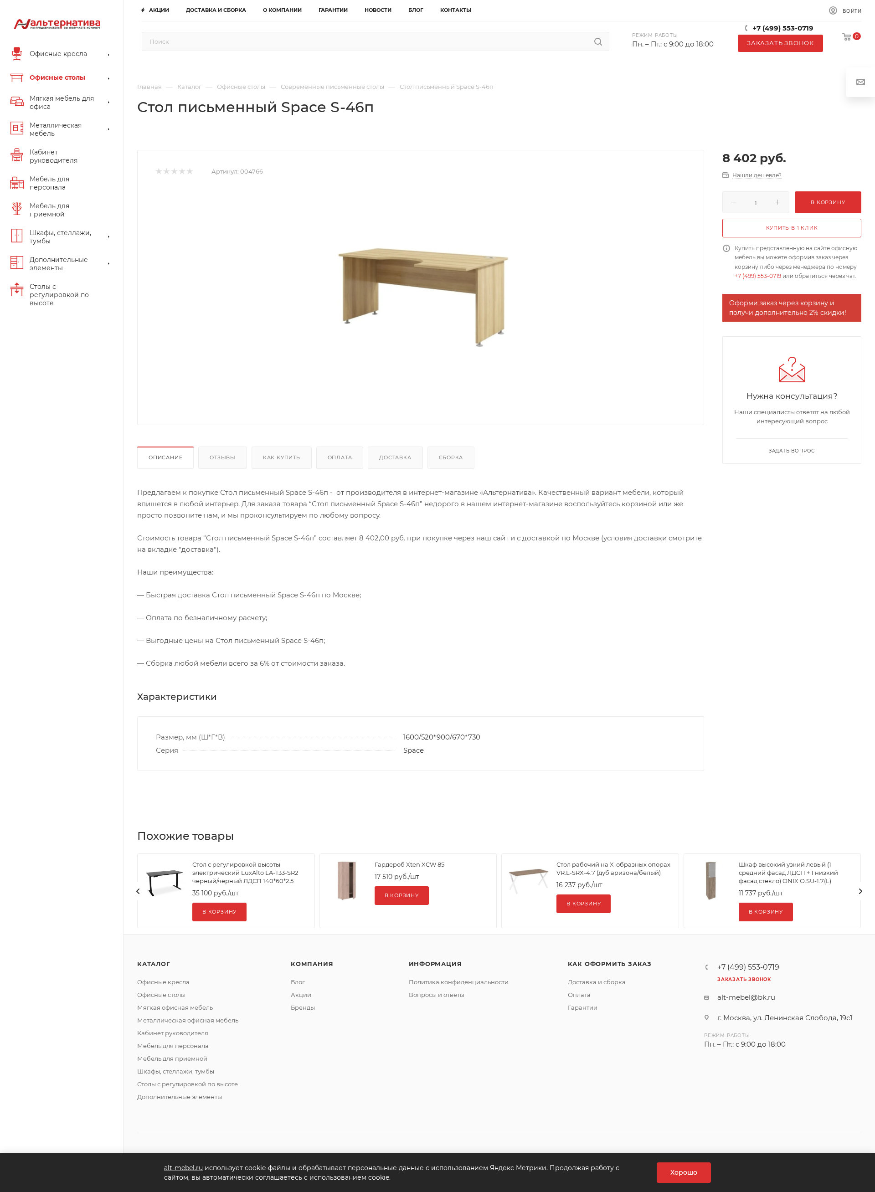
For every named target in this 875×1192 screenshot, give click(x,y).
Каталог (153, 963)
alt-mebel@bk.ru (746, 997)
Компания (312, 963)
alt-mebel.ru (183, 1168)
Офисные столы (161, 994)
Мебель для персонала (173, 1045)
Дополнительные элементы (179, 1096)
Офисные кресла (163, 982)
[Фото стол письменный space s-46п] (420, 291)
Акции (301, 994)
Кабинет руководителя (172, 1033)
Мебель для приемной (172, 1058)
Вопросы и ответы (436, 994)
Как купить (281, 457)
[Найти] (598, 41)
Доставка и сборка (597, 982)
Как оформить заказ (610, 963)
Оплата (340, 457)
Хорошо (683, 1172)
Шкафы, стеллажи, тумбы (175, 1071)
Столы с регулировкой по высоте (187, 1084)
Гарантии (582, 1007)
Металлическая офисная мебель (187, 1020)
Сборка (451, 457)
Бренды (303, 1007)
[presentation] (138, 891)
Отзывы (223, 457)
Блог (298, 982)
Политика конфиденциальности (459, 982)
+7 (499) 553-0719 (782, 28)
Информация (435, 963)
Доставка (395, 457)
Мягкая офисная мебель (175, 1007)
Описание (165, 457)
